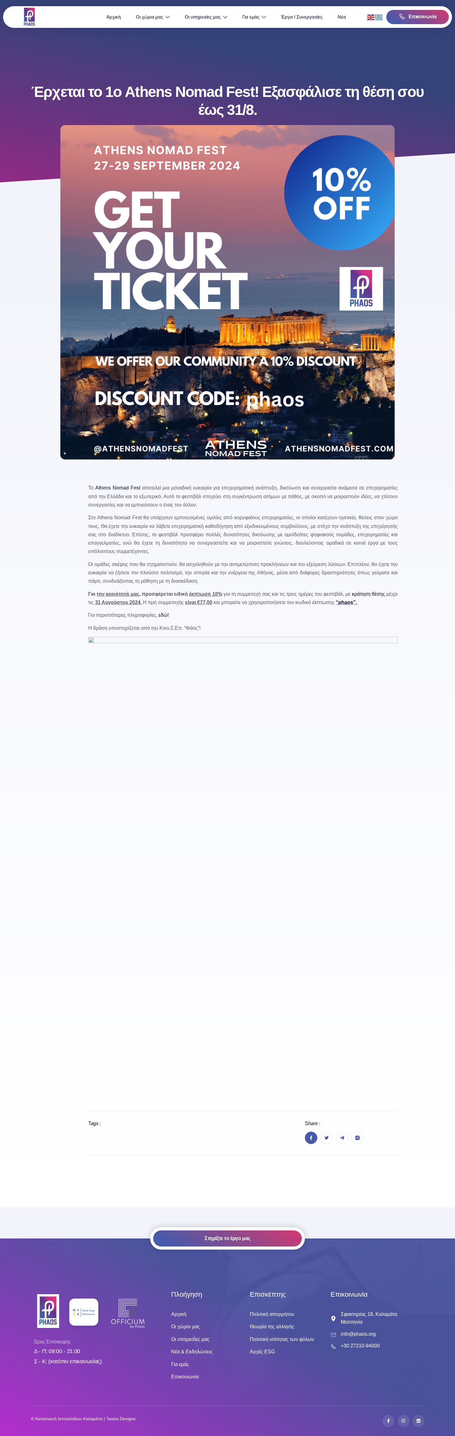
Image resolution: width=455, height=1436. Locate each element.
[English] (371, 17)
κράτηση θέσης (368, 594)
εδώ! (163, 615)
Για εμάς (250, 17)
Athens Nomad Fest (117, 487)
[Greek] (379, 17)
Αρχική (113, 17)
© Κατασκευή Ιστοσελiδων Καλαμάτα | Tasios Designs (83, 1418)
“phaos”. (346, 602)
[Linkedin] (418, 1420)
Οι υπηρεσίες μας (203, 17)
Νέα (342, 17)
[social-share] (311, 1138)
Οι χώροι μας (149, 17)
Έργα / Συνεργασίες (302, 17)
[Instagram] (403, 1420)
